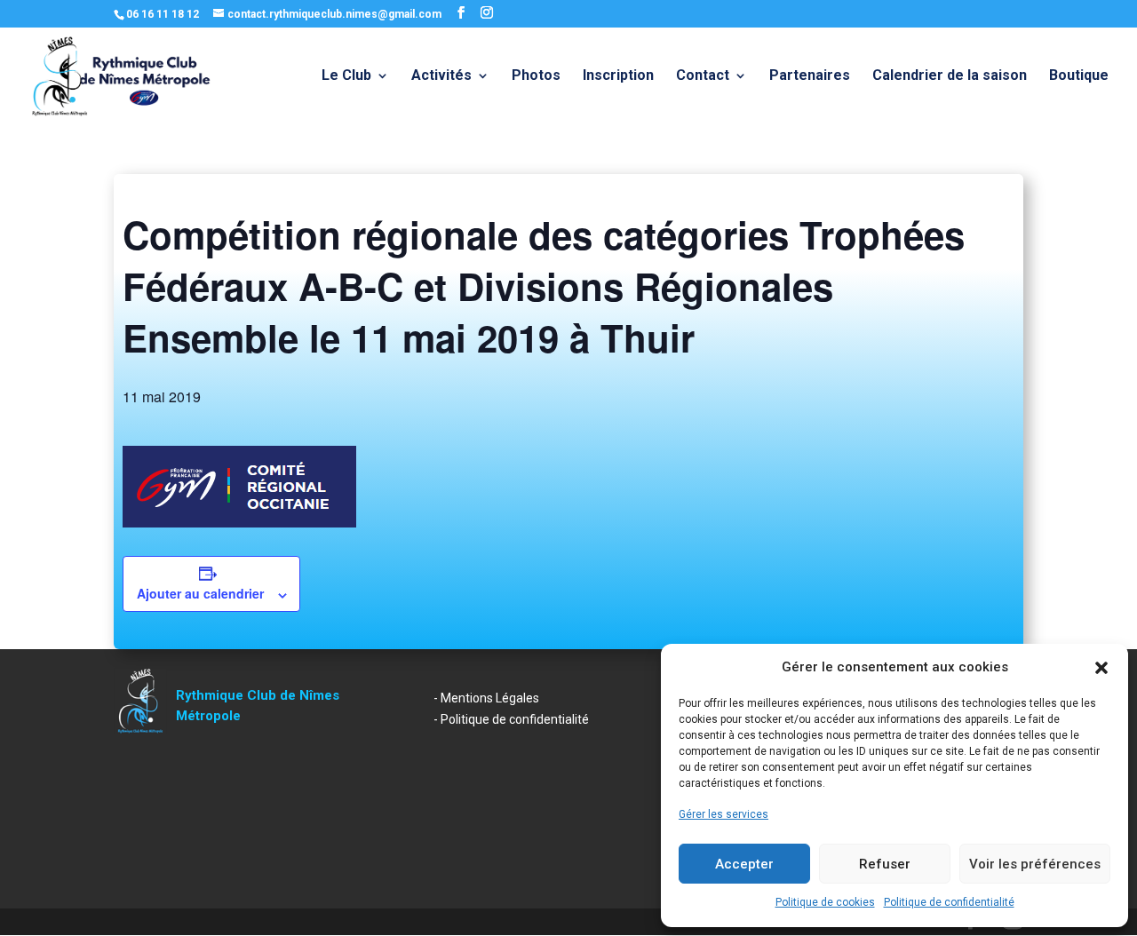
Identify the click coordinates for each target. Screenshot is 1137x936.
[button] (1101, 668)
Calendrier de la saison (949, 76)
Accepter (744, 864)
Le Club (346, 76)
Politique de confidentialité (949, 902)
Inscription (618, 76)
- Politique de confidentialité (511, 719)
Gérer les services (723, 814)
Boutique (1079, 76)
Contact (702, 76)
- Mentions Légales (486, 698)
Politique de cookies (825, 902)
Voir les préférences (1035, 864)
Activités (441, 76)
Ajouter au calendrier (200, 593)
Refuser (884, 864)
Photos (536, 76)
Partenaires (809, 76)
